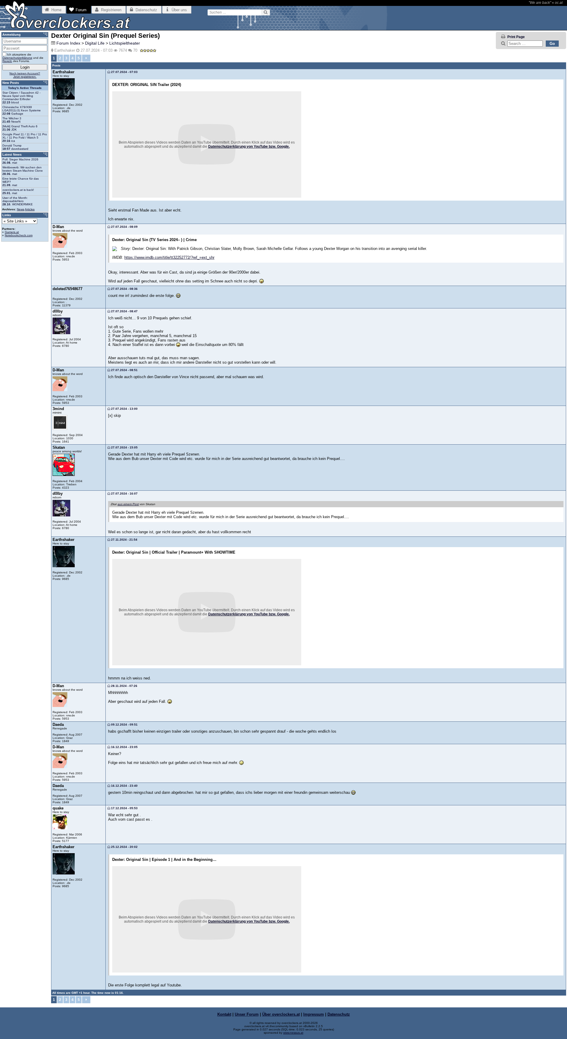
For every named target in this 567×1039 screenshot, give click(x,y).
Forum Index (68, 43)
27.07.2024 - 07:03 (124, 72)
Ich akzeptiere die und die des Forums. (22, 58)
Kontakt (224, 1014)
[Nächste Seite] (86, 58)
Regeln (7, 61)
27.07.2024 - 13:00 (124, 408)
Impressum (313, 1014)
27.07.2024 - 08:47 (124, 311)
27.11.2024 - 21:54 (123, 539)
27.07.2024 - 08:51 (124, 370)
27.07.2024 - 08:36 (124, 288)
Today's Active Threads (25, 88)
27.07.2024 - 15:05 (124, 447)
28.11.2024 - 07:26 (123, 685)
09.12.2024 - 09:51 (124, 724)
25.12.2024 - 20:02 (124, 846)
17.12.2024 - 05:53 (124, 808)
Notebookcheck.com (18, 235)
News (20, 209)
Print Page (516, 37)
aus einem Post (128, 504)
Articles (30, 209)
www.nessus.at (293, 1032)
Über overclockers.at (281, 1014)
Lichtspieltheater (124, 43)
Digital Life (95, 43)
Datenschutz (339, 1014)
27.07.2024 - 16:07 (124, 493)
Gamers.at (12, 232)
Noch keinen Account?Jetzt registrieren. (24, 75)
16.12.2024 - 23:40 (124, 785)
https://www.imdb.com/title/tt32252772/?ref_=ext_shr (169, 257)
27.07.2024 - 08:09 (124, 226)
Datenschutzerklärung (17, 57)
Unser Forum (247, 1014)
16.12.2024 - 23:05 (124, 747)
